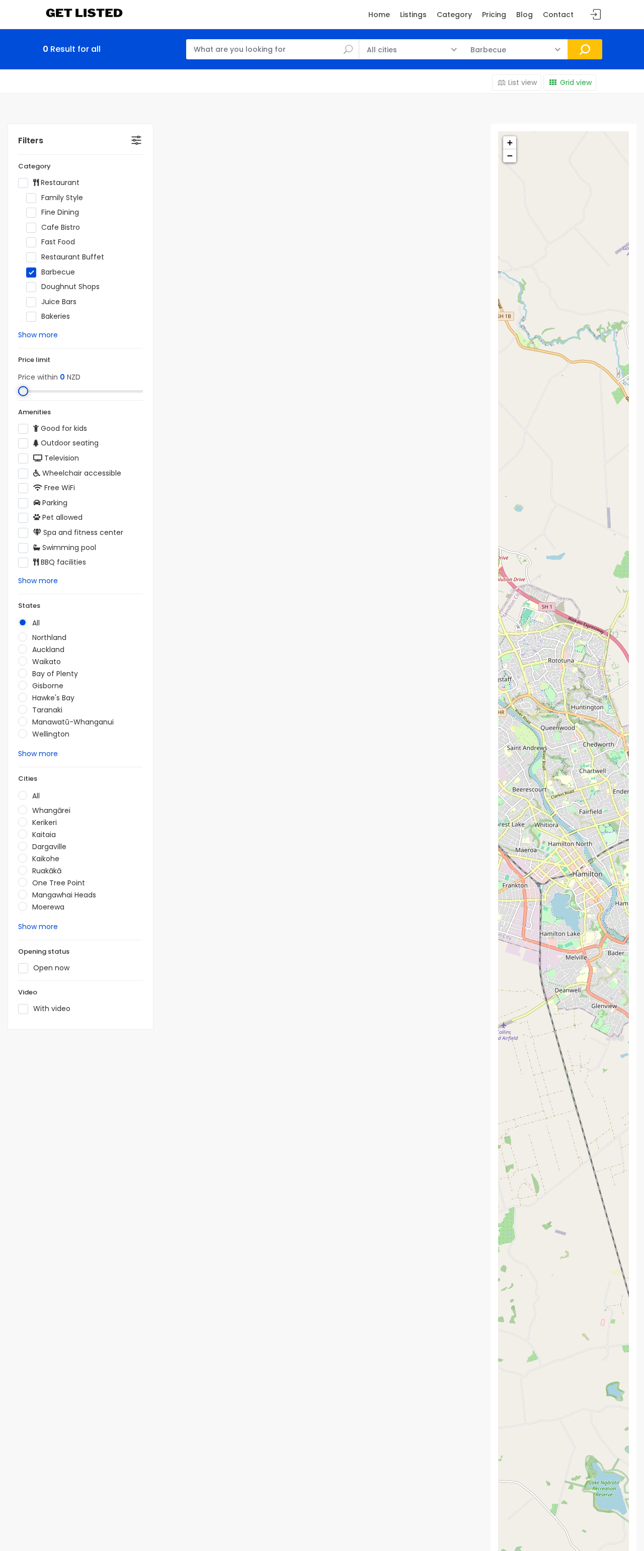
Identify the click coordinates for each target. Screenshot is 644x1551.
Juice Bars (58, 302)
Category (454, 15)
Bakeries (55, 316)
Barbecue (58, 272)
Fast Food (58, 242)
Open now (51, 968)
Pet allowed (61, 517)
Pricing (494, 15)
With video (51, 1009)
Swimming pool (68, 548)
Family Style (62, 198)
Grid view (576, 82)
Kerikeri (44, 822)
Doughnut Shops (70, 287)
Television (60, 458)
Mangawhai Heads (64, 895)
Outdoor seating (69, 443)
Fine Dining (60, 212)
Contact (558, 15)
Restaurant (59, 183)
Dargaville (49, 847)
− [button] (510, 155)
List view (522, 82)
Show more (38, 335)
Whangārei (51, 810)
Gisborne (47, 686)
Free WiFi (58, 488)
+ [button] (510, 142)
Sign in (595, 15)
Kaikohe (45, 859)
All (36, 623)
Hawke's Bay (53, 698)
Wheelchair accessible (80, 473)
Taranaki (47, 710)
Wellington (50, 734)
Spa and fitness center (82, 532)
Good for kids (63, 428)
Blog (524, 15)
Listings (413, 15)
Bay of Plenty (55, 674)
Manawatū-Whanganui (73, 722)
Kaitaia (44, 835)
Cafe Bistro (60, 227)
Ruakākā (46, 871)
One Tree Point (58, 883)
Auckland (48, 650)
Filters (30, 140)
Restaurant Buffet (72, 257)
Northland (49, 637)
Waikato (46, 662)
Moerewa (48, 907)
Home (379, 15)
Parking (53, 503)
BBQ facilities (62, 562)
